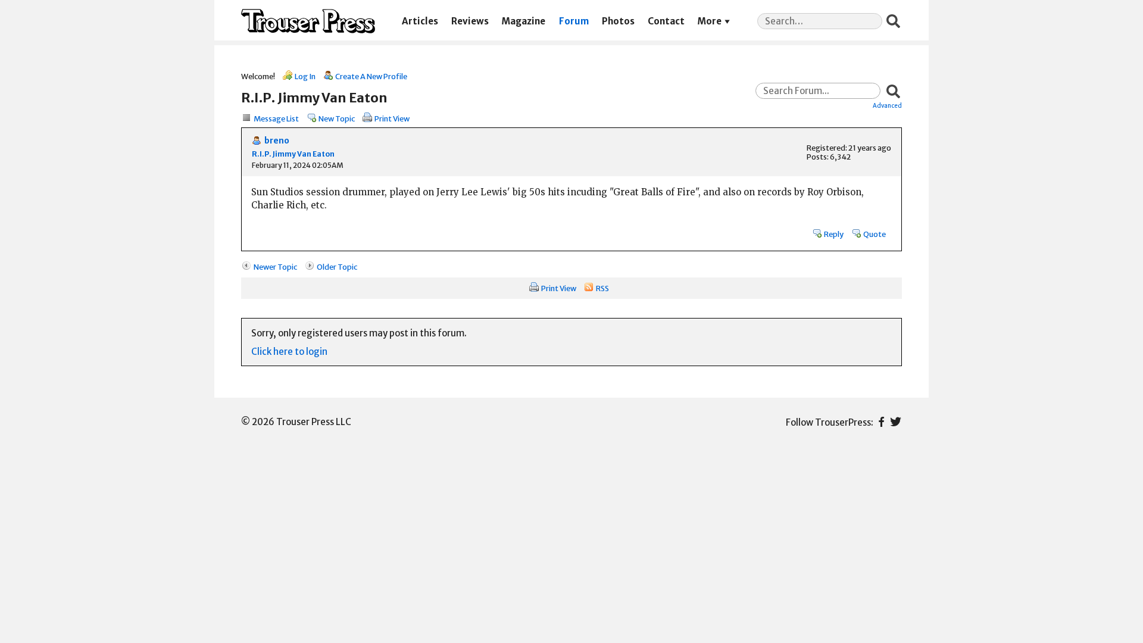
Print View (392, 118)
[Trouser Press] (308, 21)
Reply (834, 234)
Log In (305, 76)
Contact (666, 21)
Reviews (470, 21)
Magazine (523, 21)
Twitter (895, 422)
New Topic (336, 118)
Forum (574, 21)
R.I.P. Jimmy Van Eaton (293, 153)
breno (276, 141)
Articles (420, 21)
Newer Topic (275, 266)
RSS (602, 288)
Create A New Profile (371, 76)
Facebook (881, 422)
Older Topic (337, 266)
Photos (618, 21)
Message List (276, 118)
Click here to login (289, 351)
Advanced (887, 105)
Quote (874, 234)
